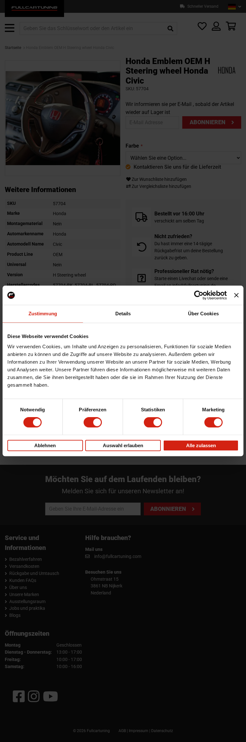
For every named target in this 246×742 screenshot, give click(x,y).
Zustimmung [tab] (43, 313)
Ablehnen (45, 445)
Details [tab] (123, 313)
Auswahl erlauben (123, 445)
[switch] (93, 422)
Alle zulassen (201, 445)
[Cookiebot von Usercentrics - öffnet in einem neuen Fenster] (199, 295)
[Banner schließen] (236, 295)
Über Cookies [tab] (203, 313)
